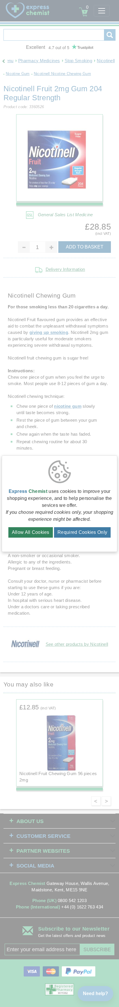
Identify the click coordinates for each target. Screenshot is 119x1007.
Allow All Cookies (30, 532)
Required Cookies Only (82, 532)
